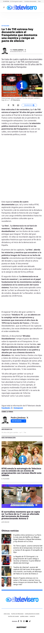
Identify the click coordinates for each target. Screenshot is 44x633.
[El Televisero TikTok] (29, 621)
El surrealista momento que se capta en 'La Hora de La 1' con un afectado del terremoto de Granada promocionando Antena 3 (21, 515)
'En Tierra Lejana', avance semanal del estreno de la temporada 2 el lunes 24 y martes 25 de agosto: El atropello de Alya (27, 549)
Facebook (6, 408)
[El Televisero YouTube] (27, 621)
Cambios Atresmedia (30, 1)
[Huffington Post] (21, 627)
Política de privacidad (17, 614)
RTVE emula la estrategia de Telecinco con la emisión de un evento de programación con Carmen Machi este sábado (21, 472)
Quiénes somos (24, 616)
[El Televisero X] (21, 621)
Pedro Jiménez (18, 50)
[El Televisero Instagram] (24, 621)
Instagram (18, 408)
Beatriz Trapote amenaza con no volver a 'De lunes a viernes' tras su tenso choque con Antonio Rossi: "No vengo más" (27, 581)
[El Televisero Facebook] (18, 621)
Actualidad (5, 26)
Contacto (32, 616)
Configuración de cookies (32, 614)
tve (25, 432)
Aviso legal (7, 614)
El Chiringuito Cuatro (16, 1)
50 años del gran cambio (10, 432)
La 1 (21, 432)
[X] (25, 49)
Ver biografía (16, 421)
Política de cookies (13, 616)
